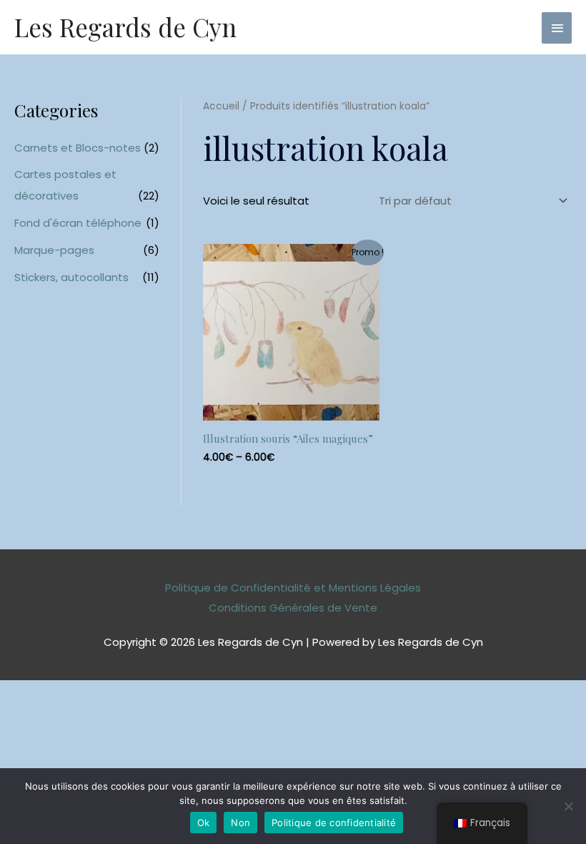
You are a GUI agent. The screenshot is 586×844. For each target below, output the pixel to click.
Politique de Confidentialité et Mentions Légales (293, 587)
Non (240, 822)
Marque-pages (54, 249)
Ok (203, 822)
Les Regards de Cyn (125, 27)
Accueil (221, 106)
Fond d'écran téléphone (77, 222)
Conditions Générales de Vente (293, 607)
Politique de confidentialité (334, 822)
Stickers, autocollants (71, 277)
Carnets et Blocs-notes (77, 147)
